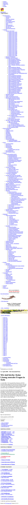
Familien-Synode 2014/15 (11, 186)
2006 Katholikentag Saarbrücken (15, 83)
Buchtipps (8, 225)
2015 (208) (5, 330)
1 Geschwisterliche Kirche (11, 154)
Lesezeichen (8, 244)
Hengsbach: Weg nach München (17, 200)
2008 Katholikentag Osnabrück (14, 81)
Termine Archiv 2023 (12, 35)
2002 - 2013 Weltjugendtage (14, 121)
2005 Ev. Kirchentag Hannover (14, 84)
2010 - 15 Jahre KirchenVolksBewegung (16, 126)
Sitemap (4, 1)
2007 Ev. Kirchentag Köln (13, 82)
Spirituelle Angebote (10, 94)
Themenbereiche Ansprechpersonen (15, 268)
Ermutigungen (9, 20)
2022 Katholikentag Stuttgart (14, 62)
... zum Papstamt (11, 218)
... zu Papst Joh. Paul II (13, 222)
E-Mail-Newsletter (9, 130)
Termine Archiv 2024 (12, 34)
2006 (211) (5, 341)
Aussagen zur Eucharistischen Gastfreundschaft (17, 196)
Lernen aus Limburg (12, 164)
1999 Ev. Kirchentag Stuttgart (14, 90)
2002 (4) (5, 345)
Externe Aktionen (9, 283)
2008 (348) (5, 338)
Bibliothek (5, 214)
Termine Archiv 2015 (12, 45)
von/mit (9, 435)
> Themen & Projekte (5, 459)
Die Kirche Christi (12, 251)
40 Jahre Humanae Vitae (13, 180)
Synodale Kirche (9, 209)
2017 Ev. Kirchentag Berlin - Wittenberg (16, 69)
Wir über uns (8, 27)
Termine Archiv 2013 (12, 47)
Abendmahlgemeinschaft (16, 194)
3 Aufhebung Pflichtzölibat (11, 173)
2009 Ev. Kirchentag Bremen (14, 80)
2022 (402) (5, 322)
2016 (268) (5, 329)
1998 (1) (5, 350)
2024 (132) (5, 320)
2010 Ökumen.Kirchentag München (15, 79)
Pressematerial (9, 147)
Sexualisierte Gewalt (12, 177)
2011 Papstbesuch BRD (13, 127)
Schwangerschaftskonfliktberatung (15, 178)
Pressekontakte (9, 146)
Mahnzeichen (8, 245)
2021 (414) (5, 323)
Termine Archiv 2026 (12, 33)
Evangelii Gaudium (12, 234)
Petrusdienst (10, 166)
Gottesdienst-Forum (10, 241)
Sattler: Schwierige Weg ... (16, 201)
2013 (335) (5, 332)
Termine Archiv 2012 (12, 48)
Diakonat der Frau (12, 170)
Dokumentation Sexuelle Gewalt (15, 176)
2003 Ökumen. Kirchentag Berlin (15, 87)
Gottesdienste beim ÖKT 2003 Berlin (18, 198)
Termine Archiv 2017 (12, 42)
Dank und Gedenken (10, 19)
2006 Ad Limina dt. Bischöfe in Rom (16, 124)
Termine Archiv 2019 (12, 40)
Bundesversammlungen (10, 56)
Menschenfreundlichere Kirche (14, 256)
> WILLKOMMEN (5, 422)
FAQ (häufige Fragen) (10, 21)
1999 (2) (5, 349)
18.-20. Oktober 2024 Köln (8, 490)
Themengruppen (9, 278)
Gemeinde (10, 254)
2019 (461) (5, 325)
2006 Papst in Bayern (12, 122)
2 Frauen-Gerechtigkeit (10, 167)
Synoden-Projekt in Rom (16, 114)
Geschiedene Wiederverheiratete (15, 182)
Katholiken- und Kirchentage (12, 57)
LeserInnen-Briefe (9, 143)
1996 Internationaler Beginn (14, 99)
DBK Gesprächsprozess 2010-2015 (13, 184)
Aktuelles (8, 129)
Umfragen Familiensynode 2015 (17, 116)
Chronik (7, 18)
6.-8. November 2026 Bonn (7, 470)
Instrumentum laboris (15, 113)
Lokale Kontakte (9, 277)
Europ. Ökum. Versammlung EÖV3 (15, 207)
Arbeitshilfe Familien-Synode (14, 141)
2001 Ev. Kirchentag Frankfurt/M (15, 88)
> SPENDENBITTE (5, 426)
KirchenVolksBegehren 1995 (14, 236)
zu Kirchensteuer (11, 279)
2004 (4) (5, 343)
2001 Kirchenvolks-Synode (14, 102)
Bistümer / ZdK (9, 274)
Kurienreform (11, 162)
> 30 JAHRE (7, 425)
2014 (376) (5, 331)
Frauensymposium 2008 (13, 171)
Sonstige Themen (11, 238)
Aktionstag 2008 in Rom (13, 169)
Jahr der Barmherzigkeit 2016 (12, 189)
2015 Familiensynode (12, 115)
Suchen (2, 420)
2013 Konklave (11, 108)
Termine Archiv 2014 (12, 46)
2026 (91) (5, 317)
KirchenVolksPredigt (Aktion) (14, 161)
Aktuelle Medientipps (12, 140)
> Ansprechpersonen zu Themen (8, 464)
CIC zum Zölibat (11, 174)
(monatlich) (6, 432)
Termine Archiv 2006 (12, 55)
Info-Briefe (8, 133)
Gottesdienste (8, 135)
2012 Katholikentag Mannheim (14, 76)
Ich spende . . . (9, 269)
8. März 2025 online (6, 487)
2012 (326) (5, 334)
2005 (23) (5, 342)
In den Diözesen (9, 22)
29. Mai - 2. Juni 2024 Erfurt (6, 494)
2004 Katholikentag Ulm (13, 86)
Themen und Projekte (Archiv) (12, 210)
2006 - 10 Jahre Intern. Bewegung (15, 106)
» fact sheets (8, 362)
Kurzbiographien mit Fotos (13, 149)
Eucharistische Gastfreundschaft (14, 193)
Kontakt (4, 6)
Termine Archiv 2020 (12, 39)
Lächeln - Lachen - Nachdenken (12, 243)
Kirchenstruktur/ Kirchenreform (14, 235)
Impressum (5, 2)
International (3, 12)
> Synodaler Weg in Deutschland (8, 449)
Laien (9, 163)
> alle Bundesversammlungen (7, 496)
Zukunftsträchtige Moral (13, 213)
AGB (4, 5)
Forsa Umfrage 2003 (15, 197)
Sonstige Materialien (10, 139)
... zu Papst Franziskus (13, 221)
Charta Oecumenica (12, 191)
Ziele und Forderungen (10, 28)
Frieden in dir (11, 252)
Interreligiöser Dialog (10, 188)
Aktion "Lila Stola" (10, 95)
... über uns (10, 217)
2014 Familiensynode (12, 109)
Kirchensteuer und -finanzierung (15, 160)
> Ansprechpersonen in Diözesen (8, 462)
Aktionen (5, 29)
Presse (4, 142)
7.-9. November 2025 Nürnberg (7, 480)
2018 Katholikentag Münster (14, 67)
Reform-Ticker (9, 136)
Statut (7, 23)
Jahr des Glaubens (12, 211)
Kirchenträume (11, 255)
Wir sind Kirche (6, 15)
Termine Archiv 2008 (12, 53)
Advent (9, 250)
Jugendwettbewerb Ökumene (14, 204)
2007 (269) (5, 340)
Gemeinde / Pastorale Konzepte (14, 157)
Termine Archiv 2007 (12, 54)
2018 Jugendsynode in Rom (14, 119)
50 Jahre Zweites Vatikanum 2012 (13, 187)
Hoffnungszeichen (9, 242)
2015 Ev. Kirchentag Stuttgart (14, 72)
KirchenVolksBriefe (15, 123)
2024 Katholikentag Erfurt (13, 61)
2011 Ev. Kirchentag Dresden (14, 77)
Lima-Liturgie (11, 205)
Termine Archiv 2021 (12, 38)
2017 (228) (5, 328)
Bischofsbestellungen (12, 155)
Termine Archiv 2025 (12, 32)
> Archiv (11, 442)
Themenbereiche (9, 25)
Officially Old (11, 258)
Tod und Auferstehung (13, 260)
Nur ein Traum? (11, 257)
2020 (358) (5, 324)
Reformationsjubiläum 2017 (14, 208)
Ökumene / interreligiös (13, 237)
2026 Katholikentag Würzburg (14, 60)
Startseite (5, 285)
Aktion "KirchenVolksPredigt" (12, 96)
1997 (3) (5, 351)
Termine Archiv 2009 (12, 52)
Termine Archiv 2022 (12, 36)
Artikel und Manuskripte (11, 215)
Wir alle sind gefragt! (15, 110)
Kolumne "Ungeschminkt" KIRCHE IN (14, 248)
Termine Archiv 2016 (12, 43)
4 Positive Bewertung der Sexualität (13, 175)
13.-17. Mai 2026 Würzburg (6, 473)
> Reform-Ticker (4, 439)
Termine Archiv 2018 (12, 41)
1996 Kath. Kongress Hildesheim (15, 93)
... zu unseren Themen (12, 224)
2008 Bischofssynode (12, 107)
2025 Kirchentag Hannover (14, 59)
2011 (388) (5, 335)
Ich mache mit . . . (9, 264)
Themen (5, 153)
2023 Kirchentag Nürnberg (13, 63)
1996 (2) (5, 352)
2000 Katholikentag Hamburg (14, 89)
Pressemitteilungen (9, 150)
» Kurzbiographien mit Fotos (12, 363)
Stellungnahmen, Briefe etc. (11, 247)
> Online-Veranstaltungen (6, 434)
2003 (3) (5, 344)
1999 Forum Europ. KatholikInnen (15, 101)
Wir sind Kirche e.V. (10, 26)
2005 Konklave (11, 103)
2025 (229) (5, 318)
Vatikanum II (11, 240)
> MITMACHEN (4, 424)
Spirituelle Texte (9, 249)
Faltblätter (8, 131)
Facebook (8, 263)
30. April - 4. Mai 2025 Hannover (7, 484)
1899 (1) (5, 355)
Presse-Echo (8, 144)
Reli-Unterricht (9, 137)
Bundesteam (8, 16)
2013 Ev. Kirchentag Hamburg (14, 75)
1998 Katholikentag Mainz (13, 92)
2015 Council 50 (11, 117)
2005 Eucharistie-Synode (13, 104)
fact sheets (10, 148)
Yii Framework (8, 503)
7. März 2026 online (6, 477)
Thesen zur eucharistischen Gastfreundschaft (16, 203)
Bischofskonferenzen (12, 156)
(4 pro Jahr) (6, 431)
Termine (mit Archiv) (10, 30)
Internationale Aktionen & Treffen (13, 97)
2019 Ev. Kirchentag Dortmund (14, 68)
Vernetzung (5, 272)
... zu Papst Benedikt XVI (13, 220)
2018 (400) (5, 327)
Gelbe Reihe (8, 134)
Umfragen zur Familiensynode (17, 112)
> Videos (3, 435)
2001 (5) (5, 347)
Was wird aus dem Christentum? (15, 261)
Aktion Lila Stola (11, 168)
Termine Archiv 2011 (12, 49)
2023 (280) (5, 321)
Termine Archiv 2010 (12, 50)
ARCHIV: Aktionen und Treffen (12, 120)
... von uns (10, 216)
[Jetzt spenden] (14, 313)
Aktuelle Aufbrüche (10, 183)
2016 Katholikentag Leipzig (14, 70)
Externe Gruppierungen (10, 282)
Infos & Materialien (7, 128)
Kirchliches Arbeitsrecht (13, 159)
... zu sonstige (11, 223)
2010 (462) (5, 336)
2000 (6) (5, 348)
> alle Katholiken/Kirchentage (7, 498)
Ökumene (8, 190)
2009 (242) (5, 337)
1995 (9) (5, 354)
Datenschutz (5, 4)
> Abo (13, 431)
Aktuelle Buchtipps (12, 227)
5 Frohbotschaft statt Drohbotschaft (13, 181)
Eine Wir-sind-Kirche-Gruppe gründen (16, 265)
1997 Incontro (11, 100)
